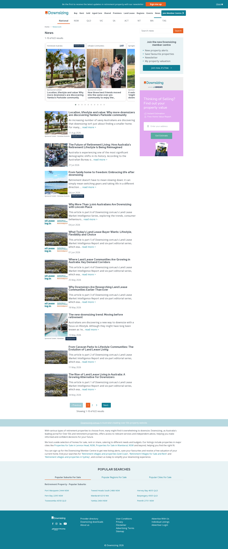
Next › (106, 405)
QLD (89, 20)
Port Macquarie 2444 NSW (57, 490)
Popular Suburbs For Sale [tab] (68, 477)
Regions (140, 13)
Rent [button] (82, 13)
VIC (101, 20)
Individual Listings (160, 521)
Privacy (119, 521)
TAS (164, 20)
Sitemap (120, 531)
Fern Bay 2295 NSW (54, 495)
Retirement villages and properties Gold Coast (105, 453)
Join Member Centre (172, 13)
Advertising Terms (125, 528)
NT (139, 20)
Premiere (117, 13)
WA (151, 20)
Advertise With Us (160, 518)
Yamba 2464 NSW (99, 500)
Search (178, 30)
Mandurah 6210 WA (100, 495)
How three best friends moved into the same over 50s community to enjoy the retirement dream (104, 96)
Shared (107, 13)
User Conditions (124, 518)
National (63, 20)
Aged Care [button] (97, 13)
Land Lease (129, 13)
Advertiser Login (160, 525)
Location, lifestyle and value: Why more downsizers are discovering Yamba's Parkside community (65, 95)
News (157, 13)
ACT (127, 20)
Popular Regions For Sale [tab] (114, 477)
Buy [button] (75, 13)
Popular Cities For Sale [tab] (160, 477)
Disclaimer (121, 525)
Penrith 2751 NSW (145, 500)
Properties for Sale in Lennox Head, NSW (74, 445)
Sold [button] (88, 13)
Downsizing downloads (91, 521)
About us (84, 525)
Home (47, 27)
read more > (89, 127)
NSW (76, 20)
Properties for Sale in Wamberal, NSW (115, 445)
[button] (75, 104)
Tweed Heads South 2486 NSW (105, 490)
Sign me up (156, 4)
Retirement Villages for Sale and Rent (148, 453)
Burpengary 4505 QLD (147, 495)
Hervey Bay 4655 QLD (147, 490)
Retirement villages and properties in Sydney (67, 457)
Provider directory (89, 518)
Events (149, 13)
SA (114, 20)
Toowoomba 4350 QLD (55, 500)
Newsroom (57, 27)
